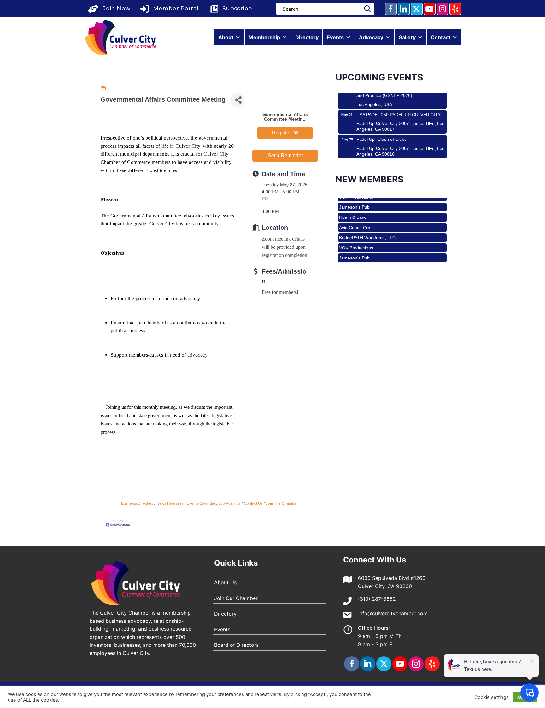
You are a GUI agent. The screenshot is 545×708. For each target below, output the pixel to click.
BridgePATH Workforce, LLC (367, 228)
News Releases (170, 503)
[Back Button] (103, 88)
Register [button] (281, 132)
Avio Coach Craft (356, 218)
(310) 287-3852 (377, 599)
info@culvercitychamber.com (393, 613)
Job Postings (230, 503)
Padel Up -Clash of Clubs (381, 129)
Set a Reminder (285, 155)
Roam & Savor (353, 207)
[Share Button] (237, 99)
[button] (109, 9)
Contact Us (253, 503)
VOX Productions (356, 238)
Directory (307, 37)
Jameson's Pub (354, 197)
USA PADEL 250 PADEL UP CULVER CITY (398, 104)
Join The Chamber (282, 503)
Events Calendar (201, 503)
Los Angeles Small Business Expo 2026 (395, 154)
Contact (440, 37)
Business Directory (137, 503)
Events (335, 37)
